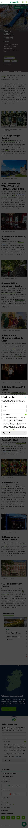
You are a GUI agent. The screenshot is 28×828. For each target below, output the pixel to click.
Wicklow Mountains (20, 299)
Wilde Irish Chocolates (6, 349)
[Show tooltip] (26, 414)
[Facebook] (3, 817)
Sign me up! (6, 433)
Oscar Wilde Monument (7, 292)
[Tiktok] (23, 817)
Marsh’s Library (7, 450)
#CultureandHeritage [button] (9, 57)
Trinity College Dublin (9, 140)
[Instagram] (8, 817)
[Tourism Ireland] (14, 2)
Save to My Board (19, 7)
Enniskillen (4, 197)
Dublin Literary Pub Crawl (17, 392)
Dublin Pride (4, 487)
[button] (26, 397)
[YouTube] (18, 817)
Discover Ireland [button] (7, 709)
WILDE (17, 355)
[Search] (26, 2)
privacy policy (13, 429)
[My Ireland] (23, 2)
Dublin (7, 149)
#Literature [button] (7, 60)
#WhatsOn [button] (14, 60)
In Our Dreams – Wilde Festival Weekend (13, 194)
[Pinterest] (13, 817)
